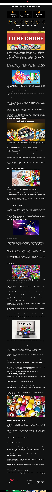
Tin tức (30, 3)
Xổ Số (28, 3)
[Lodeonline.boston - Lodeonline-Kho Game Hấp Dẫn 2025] (26, 1)
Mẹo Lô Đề (25, 3)
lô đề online (13, 482)
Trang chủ (22, 3)
